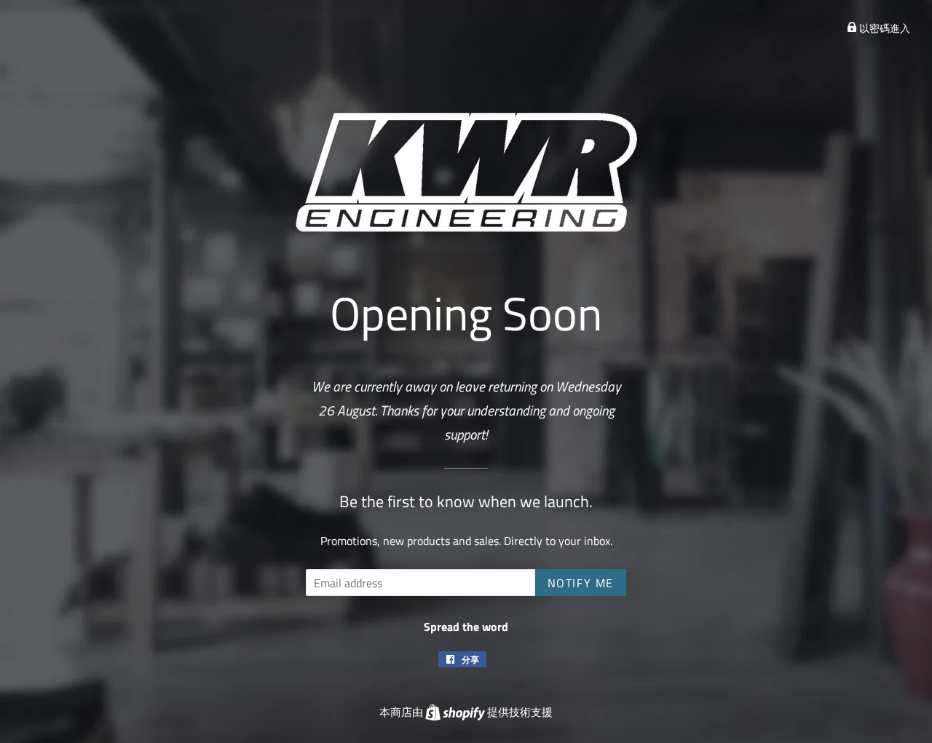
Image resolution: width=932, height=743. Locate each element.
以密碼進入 (883, 28)
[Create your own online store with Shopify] (456, 712)
